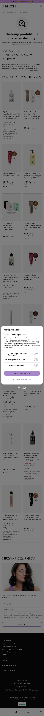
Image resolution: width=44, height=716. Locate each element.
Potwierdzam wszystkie (22, 373)
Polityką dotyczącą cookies (18, 340)
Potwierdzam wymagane (22, 379)
